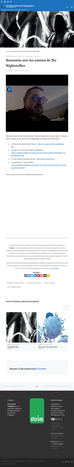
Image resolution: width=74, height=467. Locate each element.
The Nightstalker (13, 347)
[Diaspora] (45, 275)
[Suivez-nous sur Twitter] (8, 2)
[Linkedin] (35, 275)
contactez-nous (37, 268)
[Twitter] (32, 275)
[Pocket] (41, 275)
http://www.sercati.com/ (46, 159)
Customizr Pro (12, 463)
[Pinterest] (38, 275)
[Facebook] (28, 275)
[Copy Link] (48, 275)
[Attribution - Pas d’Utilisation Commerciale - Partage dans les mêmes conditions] (58, 419)
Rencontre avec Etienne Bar (48, 347)
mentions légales (54, 268)
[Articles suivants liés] (66, 307)
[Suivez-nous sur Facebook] (5, 2)
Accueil (8, 51)
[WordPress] (25, 275)
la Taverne (41, 368)
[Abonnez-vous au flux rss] (2, 2)
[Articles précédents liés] (61, 307)
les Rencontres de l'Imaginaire (15, 461)
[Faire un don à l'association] (10, 2)
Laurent (10, 70)
